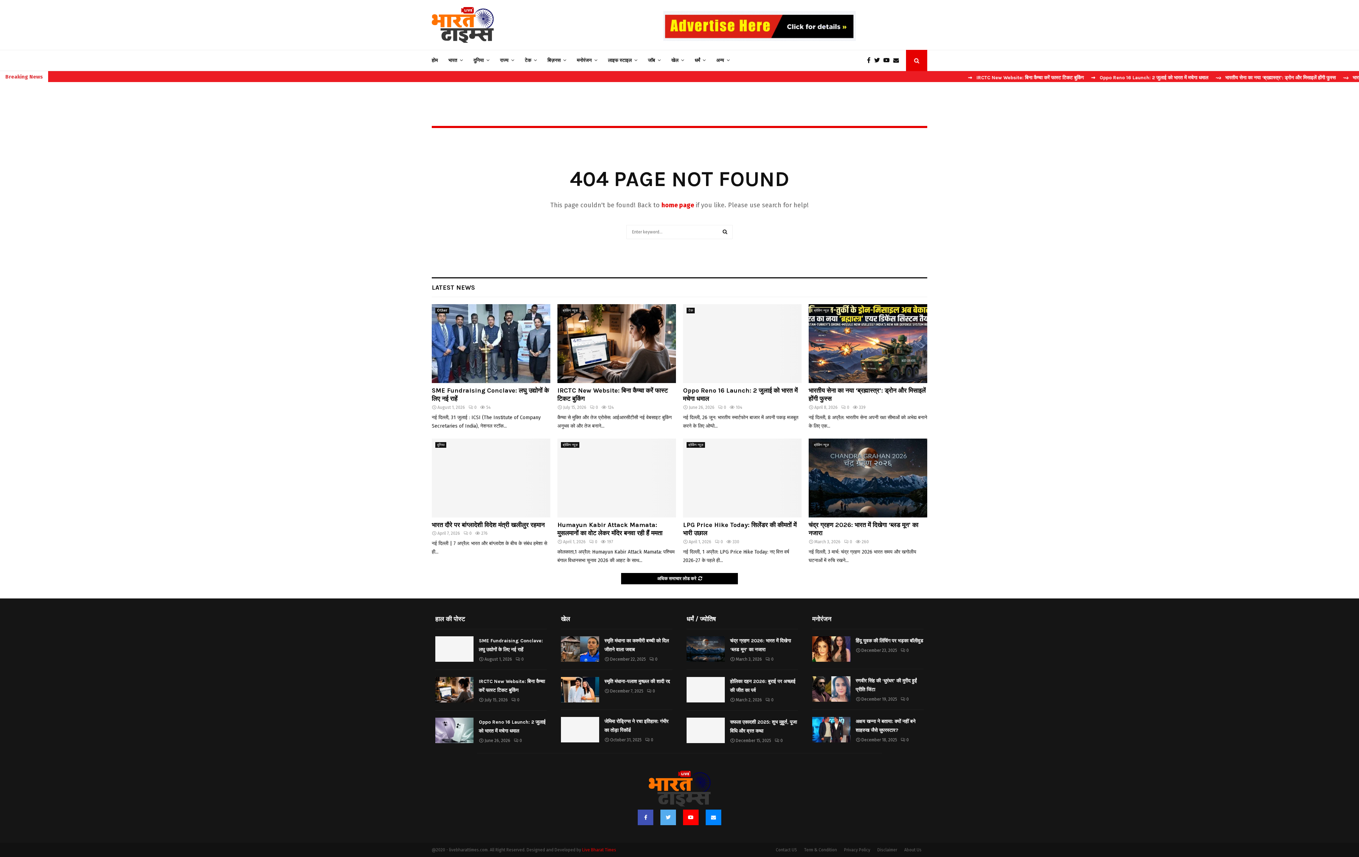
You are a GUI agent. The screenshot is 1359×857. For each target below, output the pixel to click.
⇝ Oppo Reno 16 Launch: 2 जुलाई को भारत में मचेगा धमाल (1104, 78)
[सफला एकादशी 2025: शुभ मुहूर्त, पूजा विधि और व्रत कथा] (706, 730)
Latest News (453, 287)
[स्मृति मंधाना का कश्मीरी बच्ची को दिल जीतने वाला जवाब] (580, 649)
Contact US (786, 849)
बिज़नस (554, 60)
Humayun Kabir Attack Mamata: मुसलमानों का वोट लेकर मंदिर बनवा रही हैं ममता (610, 529)
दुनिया (479, 60)
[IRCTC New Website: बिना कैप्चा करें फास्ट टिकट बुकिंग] (616, 343)
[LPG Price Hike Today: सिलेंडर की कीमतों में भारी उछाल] (742, 478)
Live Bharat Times (599, 849)
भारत (452, 60)
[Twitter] (878, 60)
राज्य (504, 60)
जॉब (651, 60)
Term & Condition (820, 849)
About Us (913, 849)
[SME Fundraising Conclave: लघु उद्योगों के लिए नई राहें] (491, 343)
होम (435, 60)
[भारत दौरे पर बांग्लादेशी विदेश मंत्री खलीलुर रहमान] (491, 478)
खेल (674, 60)
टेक (528, 60)
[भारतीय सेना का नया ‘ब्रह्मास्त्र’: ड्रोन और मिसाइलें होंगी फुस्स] (868, 343)
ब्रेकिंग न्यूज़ (570, 310)
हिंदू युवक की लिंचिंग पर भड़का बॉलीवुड (889, 641)
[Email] (897, 60)
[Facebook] (870, 60)
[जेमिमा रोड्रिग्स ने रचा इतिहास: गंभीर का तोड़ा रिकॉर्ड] (580, 729)
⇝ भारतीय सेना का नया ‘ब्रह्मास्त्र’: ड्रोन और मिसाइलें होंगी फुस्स (1230, 78)
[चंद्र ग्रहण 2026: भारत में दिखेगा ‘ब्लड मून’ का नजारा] (868, 478)
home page (677, 205)
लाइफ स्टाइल (620, 60)
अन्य (720, 60)
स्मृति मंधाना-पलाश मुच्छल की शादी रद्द (637, 681)
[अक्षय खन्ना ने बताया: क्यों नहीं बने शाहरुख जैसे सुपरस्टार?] (831, 729)
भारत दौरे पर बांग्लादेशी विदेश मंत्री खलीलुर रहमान (488, 525)
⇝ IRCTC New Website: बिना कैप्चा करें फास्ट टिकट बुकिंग (980, 78)
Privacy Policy (857, 849)
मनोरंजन (584, 60)
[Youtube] (888, 60)
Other (442, 310)
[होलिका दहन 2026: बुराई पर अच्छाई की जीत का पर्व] (706, 689)
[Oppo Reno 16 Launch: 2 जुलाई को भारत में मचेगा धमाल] (742, 343)
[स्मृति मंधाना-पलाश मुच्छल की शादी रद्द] (580, 689)
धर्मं (697, 60)
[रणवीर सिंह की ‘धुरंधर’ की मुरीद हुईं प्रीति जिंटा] (831, 689)
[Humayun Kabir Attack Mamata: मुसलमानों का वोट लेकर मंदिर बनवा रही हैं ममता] (616, 478)
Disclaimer (887, 849)
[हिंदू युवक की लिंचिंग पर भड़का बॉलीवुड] (831, 649)
